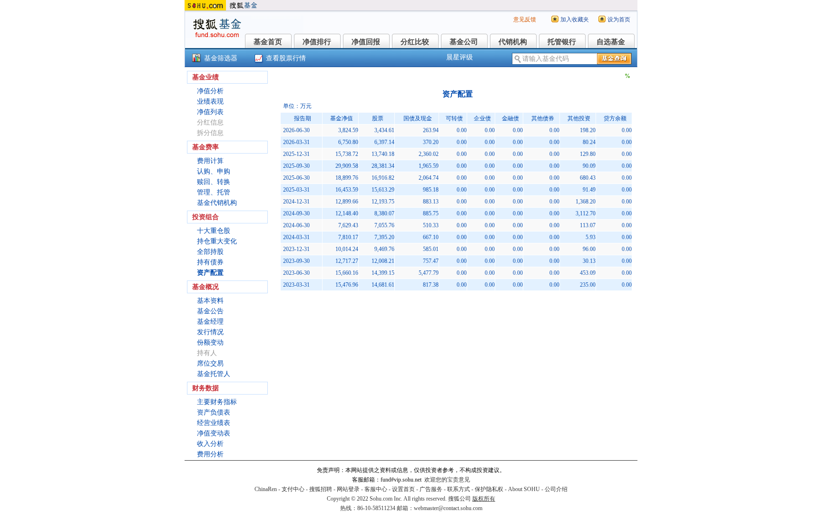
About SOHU (524, 489)
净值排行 (317, 42)
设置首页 (403, 489)
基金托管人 (213, 373)
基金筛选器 (220, 58)
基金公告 (210, 311)
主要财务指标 (217, 401)
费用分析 (210, 454)
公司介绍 (556, 489)
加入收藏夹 (574, 19)
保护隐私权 (489, 489)
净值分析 (210, 91)
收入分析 (210, 443)
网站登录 (348, 489)
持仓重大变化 (217, 241)
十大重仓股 (213, 230)
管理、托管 (213, 192)
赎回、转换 (213, 181)
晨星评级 (459, 57)
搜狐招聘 (320, 489)
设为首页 (618, 19)
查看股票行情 (286, 58)
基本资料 (210, 300)
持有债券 (210, 262)
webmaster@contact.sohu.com (448, 508)
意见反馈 (524, 19)
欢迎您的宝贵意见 (447, 479)
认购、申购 (213, 171)
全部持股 (210, 251)
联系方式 (458, 489)
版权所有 (483, 498)
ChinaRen (265, 489)
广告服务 (431, 489)
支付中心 (293, 489)
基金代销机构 (217, 202)
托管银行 (562, 42)
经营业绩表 (213, 422)
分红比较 (415, 42)
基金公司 (464, 42)
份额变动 (210, 342)
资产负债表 (213, 412)
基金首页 (268, 42)
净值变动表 (213, 433)
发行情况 (210, 332)
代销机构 (513, 42)
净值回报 (366, 42)
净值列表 (210, 112)
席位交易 (210, 363)
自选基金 (611, 42)
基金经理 (210, 321)
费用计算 (210, 160)
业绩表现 (210, 101)
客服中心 (375, 489)
